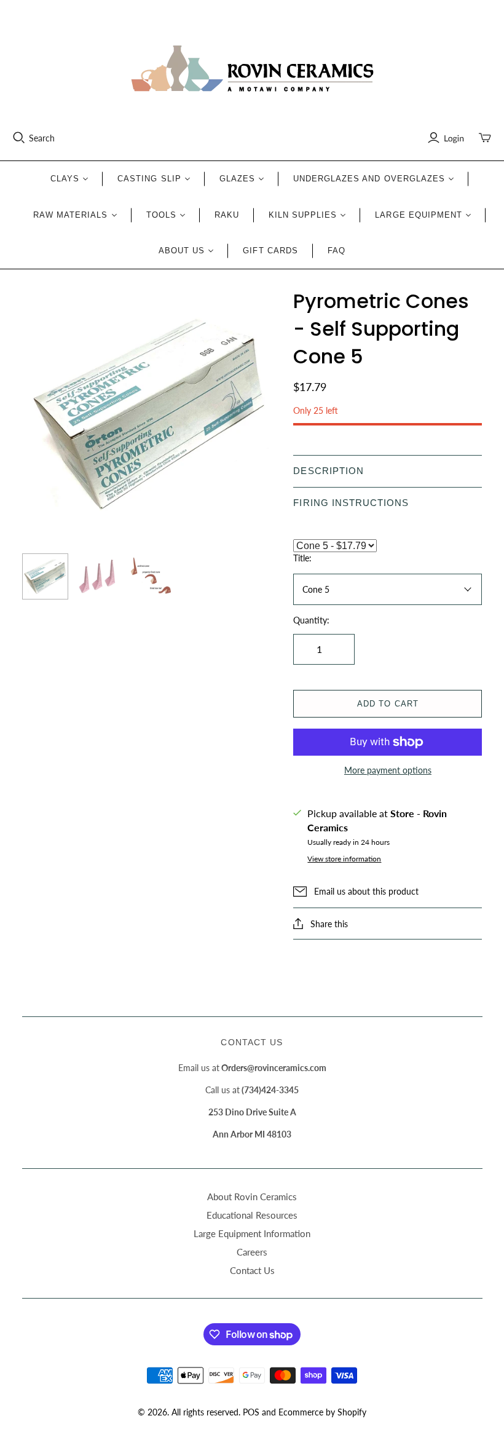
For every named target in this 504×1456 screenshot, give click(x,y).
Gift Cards (270, 250)
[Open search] (19, 138)
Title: (302, 558)
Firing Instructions (351, 502)
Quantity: (311, 620)
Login (454, 138)
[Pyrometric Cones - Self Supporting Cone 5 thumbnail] (45, 576)
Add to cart (387, 703)
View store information (344, 858)
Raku (227, 215)
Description (328, 470)
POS (251, 1412)
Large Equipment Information (252, 1233)
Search (42, 138)
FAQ (336, 250)
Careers (252, 1251)
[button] (387, 471)
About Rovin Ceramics (252, 1196)
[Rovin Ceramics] (252, 69)
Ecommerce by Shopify (322, 1412)
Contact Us (252, 1270)
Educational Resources (252, 1215)
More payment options (387, 770)
